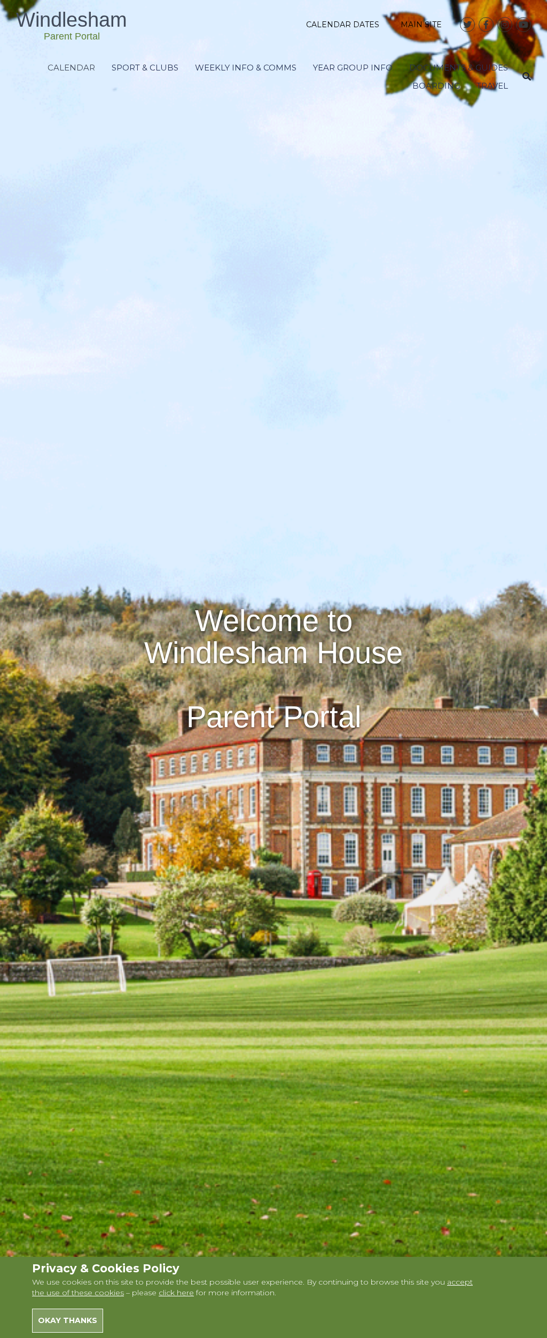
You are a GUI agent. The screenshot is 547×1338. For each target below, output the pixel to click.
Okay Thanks (67, 1320)
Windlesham (71, 25)
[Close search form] (526, 77)
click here (176, 1292)
